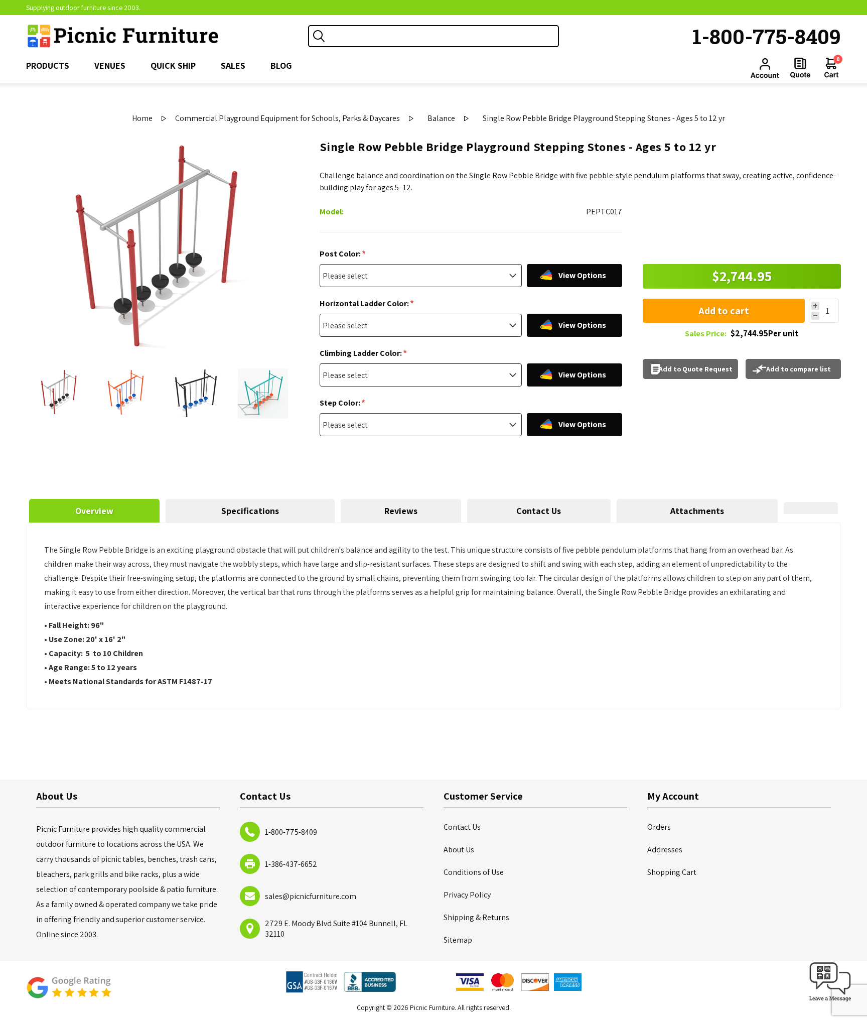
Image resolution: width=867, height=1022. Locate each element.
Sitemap (458, 940)
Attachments (697, 511)
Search (319, 36)
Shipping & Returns (476, 917)
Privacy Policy (467, 894)
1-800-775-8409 (766, 36)
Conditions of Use (474, 872)
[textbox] (443, 36)
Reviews (400, 511)
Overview (94, 511)
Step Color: (341, 403)
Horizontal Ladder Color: (365, 303)
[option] (60, 393)
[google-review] (68, 992)
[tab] (94, 511)
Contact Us (538, 511)
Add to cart (723, 310)
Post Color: (341, 253)
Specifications (250, 511)
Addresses (664, 849)
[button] (830, 1001)
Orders (659, 827)
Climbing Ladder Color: (361, 353)
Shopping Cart (671, 872)
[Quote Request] (800, 67)
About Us (459, 849)
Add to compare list (798, 368)
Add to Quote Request (696, 368)
